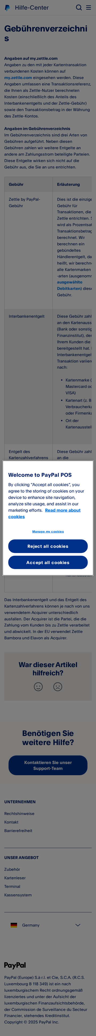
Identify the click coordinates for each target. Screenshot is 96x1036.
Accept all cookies (47, 562)
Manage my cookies (48, 531)
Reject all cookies (47, 546)
